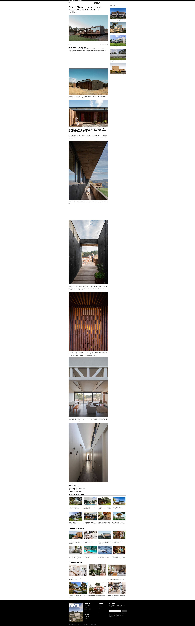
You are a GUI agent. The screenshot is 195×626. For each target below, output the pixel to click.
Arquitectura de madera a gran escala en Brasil (104, 523)
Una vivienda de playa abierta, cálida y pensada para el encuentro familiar (118, 20)
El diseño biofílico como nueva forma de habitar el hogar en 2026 (75, 557)
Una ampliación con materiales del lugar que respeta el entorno (116, 578)
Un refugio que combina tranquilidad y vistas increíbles (75, 542)
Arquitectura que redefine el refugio (103, 557)
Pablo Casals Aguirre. (77, 491)
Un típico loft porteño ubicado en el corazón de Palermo (116, 596)
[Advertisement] (88, 61)
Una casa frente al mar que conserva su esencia (104, 509)
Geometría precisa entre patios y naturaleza (117, 47)
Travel (86, 618)
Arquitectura (87, 605)
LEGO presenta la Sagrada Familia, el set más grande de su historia (118, 557)
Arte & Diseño (87, 611)
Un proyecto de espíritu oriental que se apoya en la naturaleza (78, 596)
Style (86, 612)
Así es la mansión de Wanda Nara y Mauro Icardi (90, 556)
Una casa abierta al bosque (117, 33)
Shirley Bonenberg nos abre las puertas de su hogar (77, 578)
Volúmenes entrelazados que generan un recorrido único (74, 524)
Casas (86, 607)
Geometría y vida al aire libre (89, 508)
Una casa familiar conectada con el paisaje (75, 508)
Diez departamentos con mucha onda (97, 578)
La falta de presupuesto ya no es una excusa (97, 596)
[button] (126, 3)
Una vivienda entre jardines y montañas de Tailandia (118, 523)
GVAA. (75, 485)
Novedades (87, 614)
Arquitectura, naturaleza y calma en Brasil (117, 508)
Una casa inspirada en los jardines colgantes (90, 523)
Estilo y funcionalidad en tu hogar (89, 541)
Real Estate (87, 616)
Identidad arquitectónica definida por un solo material (117, 75)
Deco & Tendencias (88, 609)
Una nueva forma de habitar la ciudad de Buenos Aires (104, 542)
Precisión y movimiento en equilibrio (116, 61)
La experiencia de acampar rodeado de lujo (118, 541)
